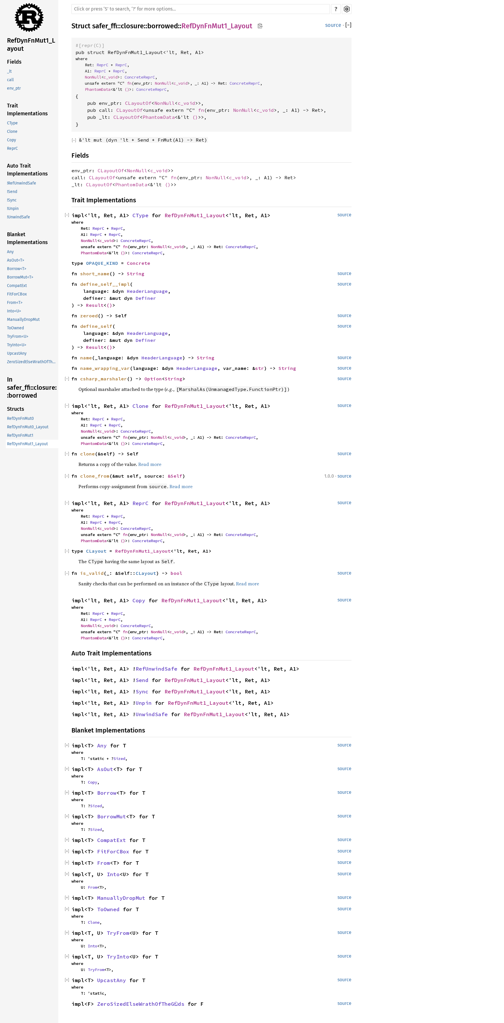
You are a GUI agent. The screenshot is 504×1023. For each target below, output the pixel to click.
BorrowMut (111, 816)
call (10, 79)
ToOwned (15, 328)
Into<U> (14, 311)
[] (348, 25)
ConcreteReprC (140, 77)
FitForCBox (17, 294)
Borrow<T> (16, 268)
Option (153, 379)
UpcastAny (17, 353)
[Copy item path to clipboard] (260, 26)
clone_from (94, 476)
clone (87, 454)
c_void (111, 77)
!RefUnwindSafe (21, 183)
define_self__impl (105, 284)
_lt (9, 71)
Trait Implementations (27, 109)
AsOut (105, 769)
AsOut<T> (15, 260)
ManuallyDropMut (23, 319)
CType (12, 123)
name (86, 358)
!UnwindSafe (18, 217)
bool (176, 573)
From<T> (14, 302)
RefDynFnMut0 (20, 418)
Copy (11, 140)
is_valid (92, 573)
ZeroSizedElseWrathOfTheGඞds (32, 361)
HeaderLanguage (147, 291)
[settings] (346, 9)
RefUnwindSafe (156, 668)
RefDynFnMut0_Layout (27, 426)
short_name (94, 273)
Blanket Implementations (27, 238)
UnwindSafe (152, 714)
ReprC (12, 148)
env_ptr (14, 88)
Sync (142, 691)
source (333, 25)
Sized (119, 758)
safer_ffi (104, 26)
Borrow (106, 792)
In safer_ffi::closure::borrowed (32, 387)
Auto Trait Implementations (27, 170)
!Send (12, 191)
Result (95, 305)
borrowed (162, 26)
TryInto (118, 956)
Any (10, 251)
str (259, 368)
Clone (12, 131)
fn (129, 83)
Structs (15, 409)
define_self (96, 326)
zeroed (89, 316)
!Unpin (13, 208)
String (135, 273)
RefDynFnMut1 (20, 435)
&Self (175, 476)
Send (142, 680)
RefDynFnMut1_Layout (31, 44)
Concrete (138, 263)
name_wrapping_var (105, 368)
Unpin (144, 703)
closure (132, 26)
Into (113, 874)
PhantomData (98, 89)
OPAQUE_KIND (102, 263)
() (127, 89)
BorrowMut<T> (20, 277)
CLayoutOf (138, 103)
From (103, 863)
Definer (146, 298)
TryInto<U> (16, 344)
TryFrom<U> (17, 336)
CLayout (96, 551)
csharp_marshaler (103, 379)
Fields (14, 62)
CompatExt (17, 285)
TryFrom (118, 933)
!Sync (12, 200)
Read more (149, 464)
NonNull (93, 77)
